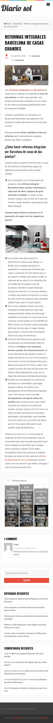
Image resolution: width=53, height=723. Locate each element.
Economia (18, 24)
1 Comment (19, 60)
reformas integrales (19, 89)
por (31, 89)
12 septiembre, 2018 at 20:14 (24, 548)
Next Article (12, 487)
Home (8, 24)
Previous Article (19, 480)
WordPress (44, 718)
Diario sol (16, 8)
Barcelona (38, 89)
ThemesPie (17, 718)
